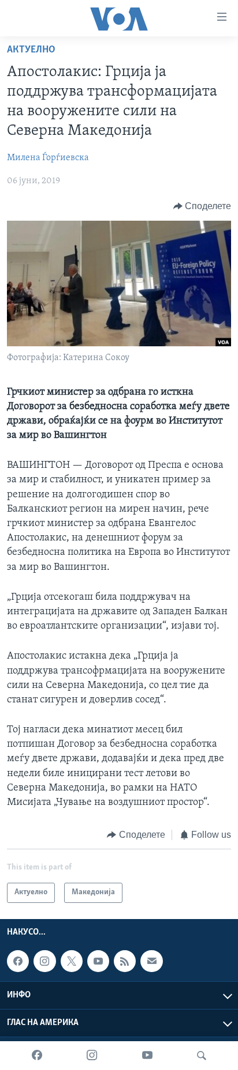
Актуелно (31, 50)
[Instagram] (92, 1055)
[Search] (201, 1055)
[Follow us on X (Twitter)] (72, 961)
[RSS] (125, 961)
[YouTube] (147, 1055)
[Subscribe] (151, 961)
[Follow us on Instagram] (44, 961)
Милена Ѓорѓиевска (48, 157)
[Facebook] (37, 1055)
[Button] (202, 206)
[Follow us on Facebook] (18, 961)
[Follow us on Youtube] (98, 961)
